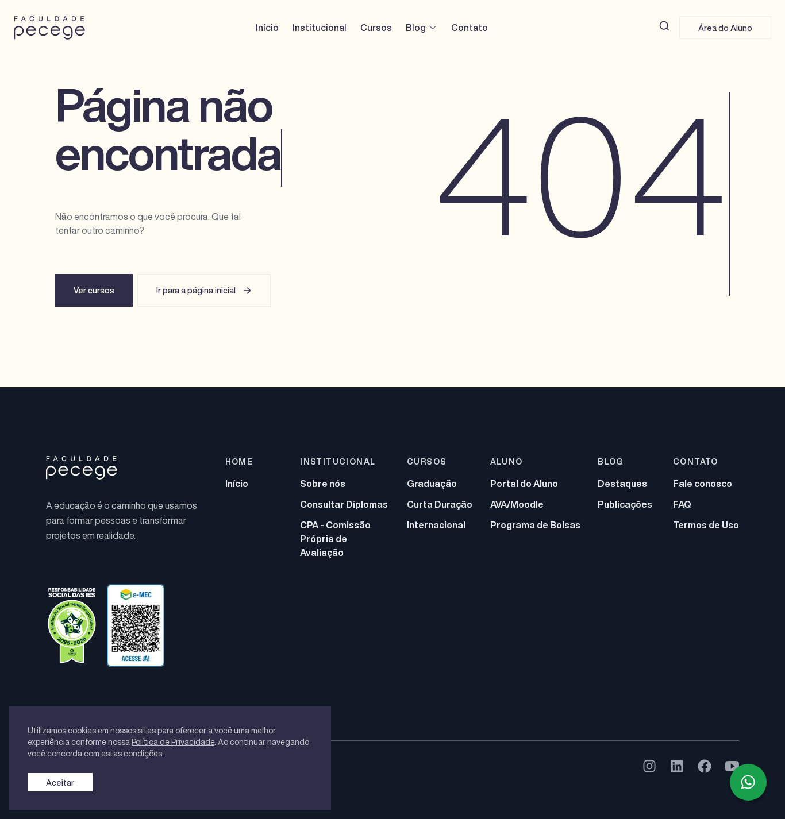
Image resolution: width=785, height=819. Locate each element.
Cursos (376, 27)
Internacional (436, 525)
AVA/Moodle (517, 504)
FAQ (682, 504)
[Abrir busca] (664, 26)
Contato (469, 27)
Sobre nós (322, 483)
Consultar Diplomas (344, 504)
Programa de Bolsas (535, 525)
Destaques (622, 483)
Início (267, 27)
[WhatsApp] (748, 782)
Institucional (320, 27)
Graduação (432, 483)
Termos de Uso (706, 525)
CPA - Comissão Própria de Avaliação (335, 538)
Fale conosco (702, 483)
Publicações (625, 504)
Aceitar (60, 782)
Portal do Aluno (524, 483)
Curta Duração (439, 504)
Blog (416, 27)
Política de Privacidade (173, 742)
